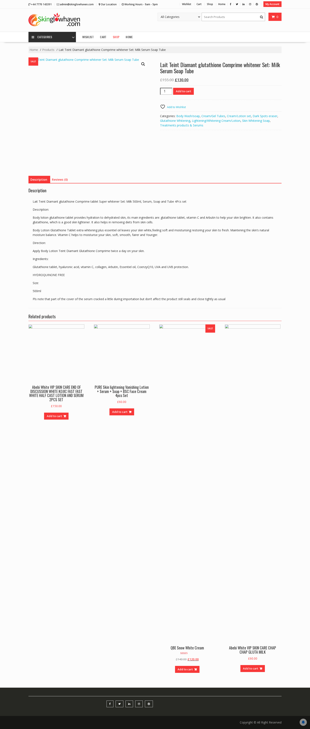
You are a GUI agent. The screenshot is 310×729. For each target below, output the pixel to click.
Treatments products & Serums (181, 125)
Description (38, 180)
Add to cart (183, 91)
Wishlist (186, 4)
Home (221, 4)
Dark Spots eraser (265, 116)
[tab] (38, 179)
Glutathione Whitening (175, 121)
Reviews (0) (60, 180)
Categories (44, 37)
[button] (143, 64)
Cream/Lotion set (239, 116)
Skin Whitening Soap (256, 121)
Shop (210, 4)
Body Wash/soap (188, 116)
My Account (272, 4)
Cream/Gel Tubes (213, 116)
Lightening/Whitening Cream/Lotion (216, 121)
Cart (199, 4)
